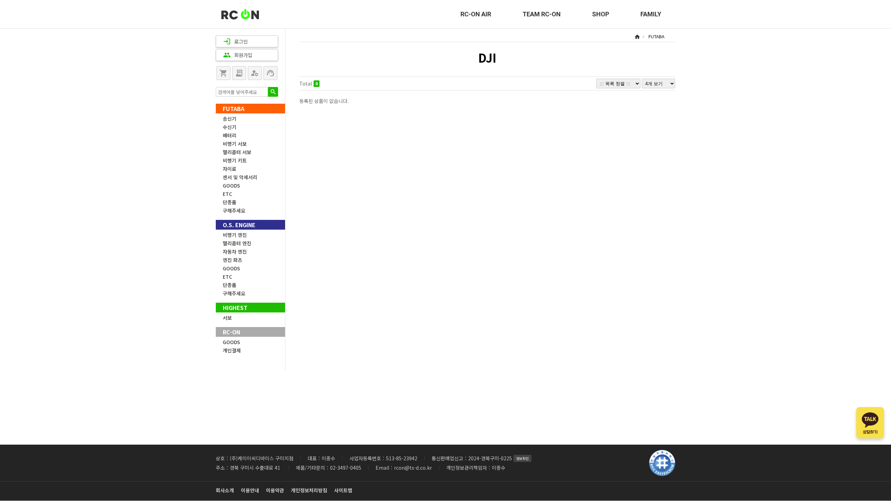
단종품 (229, 202)
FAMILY (650, 14)
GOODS (231, 185)
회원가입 (237, 55)
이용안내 (250, 490)
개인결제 (232, 350)
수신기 (229, 127)
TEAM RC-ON (541, 14)
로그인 (235, 41)
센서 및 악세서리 (240, 177)
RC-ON (240, 14)
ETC (227, 193)
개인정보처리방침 (309, 490)
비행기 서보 (235, 143)
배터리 (229, 135)
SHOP (600, 14)
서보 (227, 317)
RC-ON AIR (475, 14)
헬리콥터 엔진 (237, 243)
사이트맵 (343, 490)
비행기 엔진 (235, 234)
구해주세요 (234, 210)
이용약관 (275, 490)
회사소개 (225, 490)
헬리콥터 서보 (237, 152)
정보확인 (522, 458)
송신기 (229, 118)
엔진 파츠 (232, 259)
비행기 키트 (235, 160)
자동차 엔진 (235, 251)
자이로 (229, 168)
